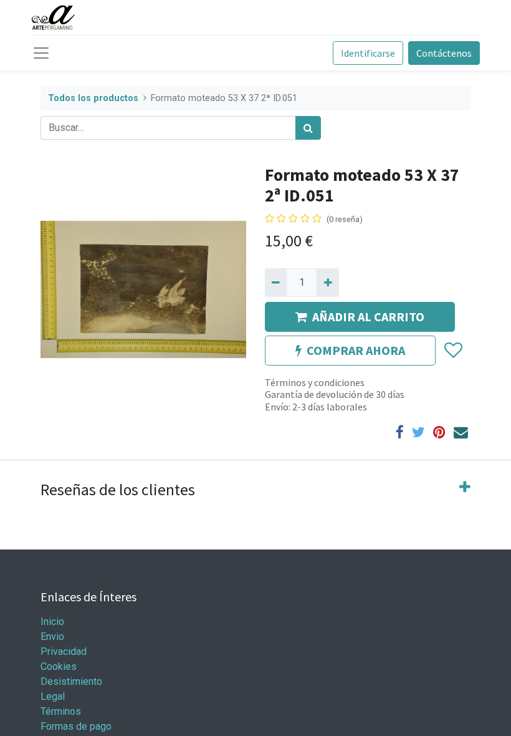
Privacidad (64, 651)
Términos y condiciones (315, 382)
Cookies (59, 666)
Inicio (52, 621)
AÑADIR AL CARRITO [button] (368, 316)
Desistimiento (71, 681)
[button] (452, 350)
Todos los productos (93, 98)
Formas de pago (76, 726)
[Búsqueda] (308, 128)
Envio (52, 636)
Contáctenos (444, 53)
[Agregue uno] (327, 282)
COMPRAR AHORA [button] (356, 350)
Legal (53, 696)
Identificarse (368, 53)
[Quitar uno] (276, 282)
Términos (62, 711)
